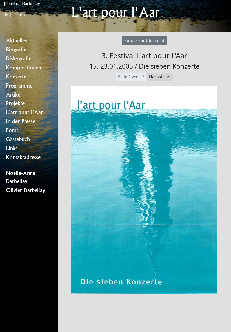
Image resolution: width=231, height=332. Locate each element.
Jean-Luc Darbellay (21, 3)
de (5, 14)
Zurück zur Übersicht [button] (144, 40)
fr (14, 14)
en (22, 14)
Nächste (157, 76)
